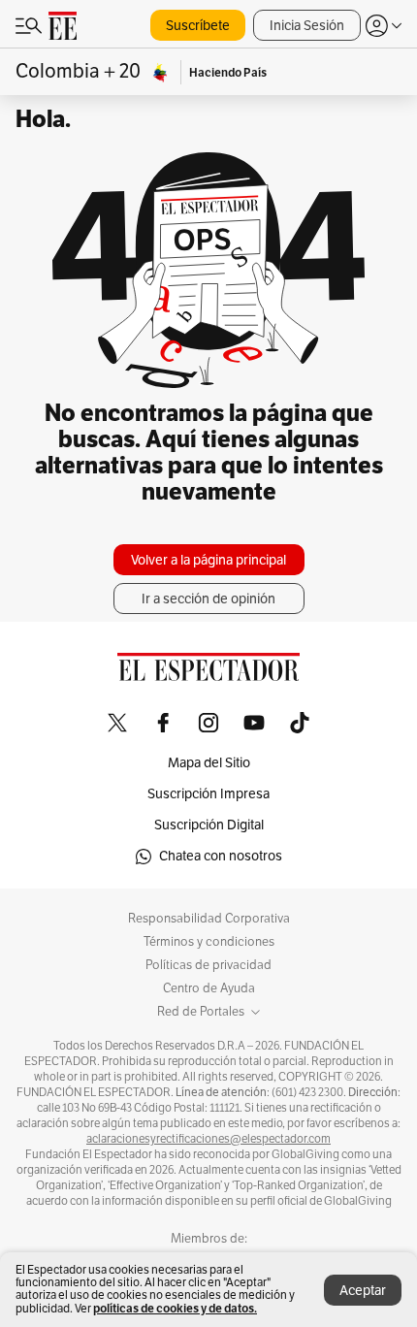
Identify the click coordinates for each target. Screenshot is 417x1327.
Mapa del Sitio (209, 763)
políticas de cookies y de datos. (175, 1308)
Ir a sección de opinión (208, 599)
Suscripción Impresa (208, 794)
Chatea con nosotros (220, 856)
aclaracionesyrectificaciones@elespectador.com (208, 1139)
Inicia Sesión (307, 25)
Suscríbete (198, 25)
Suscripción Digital (209, 825)
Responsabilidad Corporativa (209, 918)
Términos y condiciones (209, 942)
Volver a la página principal (208, 560)
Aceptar (362, 1290)
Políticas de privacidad (208, 965)
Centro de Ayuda (209, 988)
